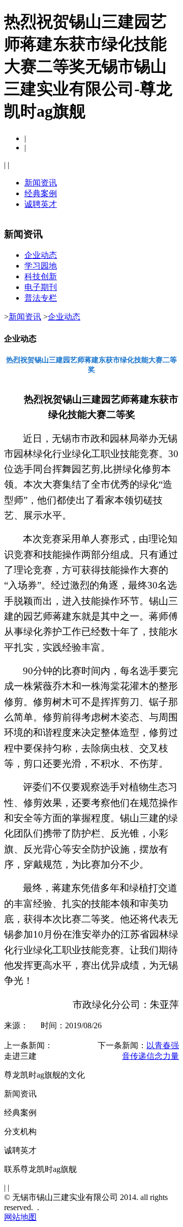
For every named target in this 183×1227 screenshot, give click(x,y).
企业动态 (40, 255)
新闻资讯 (40, 182)
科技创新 (40, 276)
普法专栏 (40, 298)
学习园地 (40, 265)
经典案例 (40, 193)
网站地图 (20, 1217)
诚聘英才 (40, 204)
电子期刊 (40, 287)
